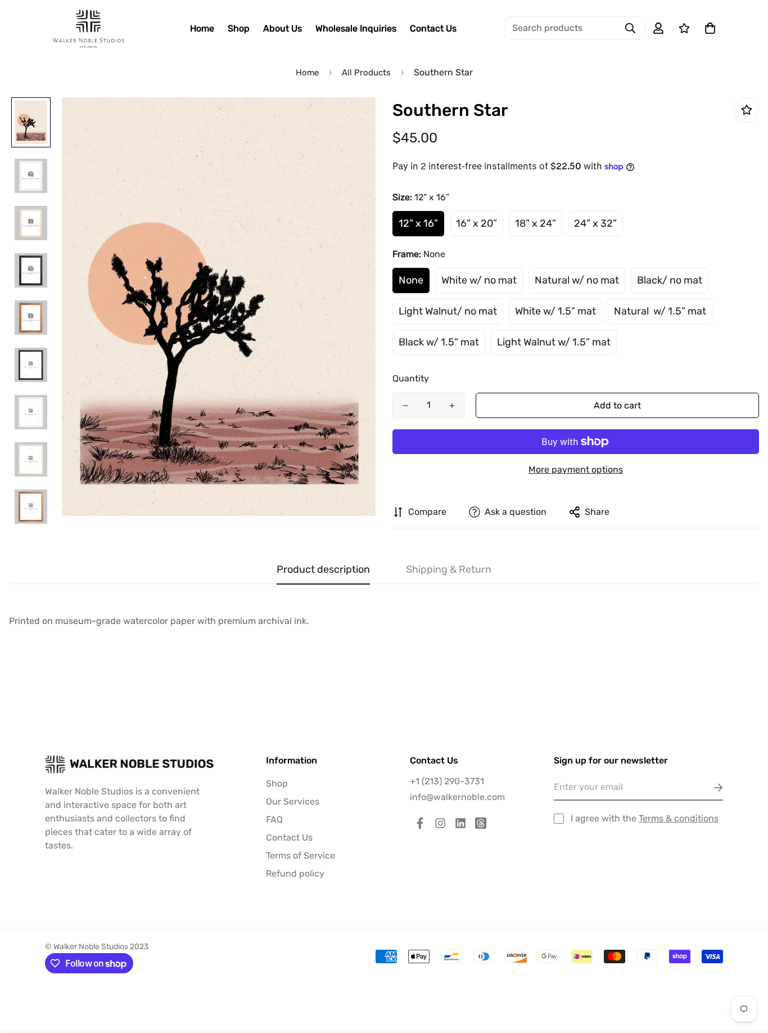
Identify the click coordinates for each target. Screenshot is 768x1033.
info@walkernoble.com (457, 797)
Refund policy (295, 873)
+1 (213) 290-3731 (447, 781)
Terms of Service (300, 855)
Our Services (292, 801)
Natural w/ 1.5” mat (660, 311)
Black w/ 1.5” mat (439, 342)
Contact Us (433, 28)
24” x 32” (595, 223)
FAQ (274, 819)
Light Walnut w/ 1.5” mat (554, 342)
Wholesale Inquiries (355, 28)
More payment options (575, 469)
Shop (239, 28)
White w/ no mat (479, 280)
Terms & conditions (679, 818)
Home (202, 28)
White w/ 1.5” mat (555, 311)
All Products (366, 73)
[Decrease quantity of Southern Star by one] (405, 406)
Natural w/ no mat (577, 280)
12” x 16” (418, 223)
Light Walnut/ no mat (448, 311)
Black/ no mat (669, 280)
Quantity (410, 378)
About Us (282, 28)
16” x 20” (476, 223)
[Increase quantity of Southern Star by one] (452, 406)
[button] (708, 28)
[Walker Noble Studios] (88, 28)
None (411, 280)
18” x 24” (535, 223)
